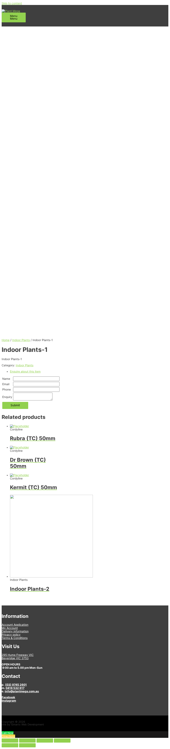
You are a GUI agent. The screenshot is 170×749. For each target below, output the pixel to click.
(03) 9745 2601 (16, 684)
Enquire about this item (25, 371)
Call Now (7, 733)
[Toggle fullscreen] (44, 740)
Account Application (15, 624)
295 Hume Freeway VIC (18, 655)
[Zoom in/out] (62, 740)
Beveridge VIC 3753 (15, 658)
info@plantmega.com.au (22, 691)
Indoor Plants (21, 340)
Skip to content (12, 3)
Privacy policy (11, 634)
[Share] (27, 740)
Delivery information (15, 631)
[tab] (89, 371)
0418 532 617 (15, 688)
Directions (8, 736)
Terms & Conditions (15, 638)
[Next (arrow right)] (27, 745)
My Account (10, 628)
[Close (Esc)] (10, 740)
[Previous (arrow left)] (10, 745)
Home (6, 340)
